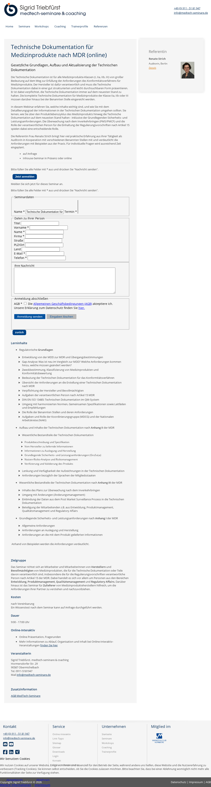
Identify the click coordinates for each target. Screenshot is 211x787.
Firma (19, 236)
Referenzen (101, 26)
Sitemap (57, 743)
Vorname (21, 227)
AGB (18, 304)
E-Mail (19, 253)
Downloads (59, 751)
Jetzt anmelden (24, 176)
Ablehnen (43, 780)
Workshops (42, 26)
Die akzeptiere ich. (70, 304)
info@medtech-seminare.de (191, 13)
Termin (70, 212)
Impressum (42, 785)
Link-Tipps (58, 738)
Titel (17, 223)
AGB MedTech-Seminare (25, 696)
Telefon (20, 258)
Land (18, 249)
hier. (82, 308)
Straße (19, 240)
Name (19, 212)
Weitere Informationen (15, 785)
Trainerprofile (79, 26)
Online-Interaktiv (62, 734)
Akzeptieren (14, 780)
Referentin (158, 51)
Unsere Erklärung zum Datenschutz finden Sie (49, 308)
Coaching (60, 26)
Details (152, 67)
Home (9, 26)
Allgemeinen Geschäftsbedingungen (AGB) (62, 304)
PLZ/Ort (19, 245)
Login (56, 756)
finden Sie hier (49, 645)
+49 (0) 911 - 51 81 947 (187, 8)
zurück (19, 332)
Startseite (107, 734)
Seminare (24, 26)
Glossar (56, 747)
